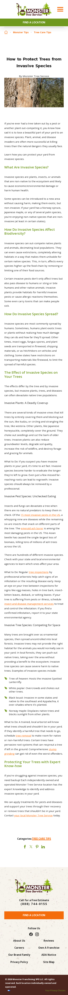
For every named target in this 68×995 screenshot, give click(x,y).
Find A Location (34, 22)
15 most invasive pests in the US (40, 514)
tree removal (23, 735)
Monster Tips (21, 32)
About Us (19, 940)
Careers (19, 947)
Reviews (49, 940)
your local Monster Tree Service (33, 815)
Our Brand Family (19, 954)
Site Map (48, 962)
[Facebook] (31, 934)
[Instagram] (37, 934)
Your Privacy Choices (55, 990)
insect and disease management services (29, 603)
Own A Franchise (48, 947)
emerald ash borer (32, 528)
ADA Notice (48, 954)
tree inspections (39, 572)
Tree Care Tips (42, 32)
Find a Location (34, 915)
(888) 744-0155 (34, 903)
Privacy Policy (19, 962)
